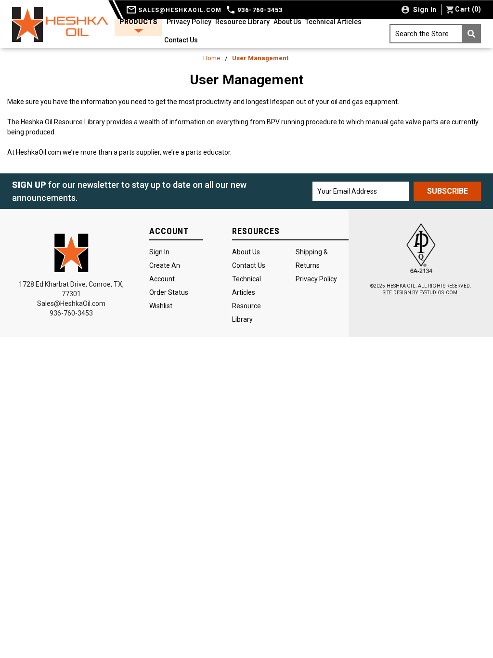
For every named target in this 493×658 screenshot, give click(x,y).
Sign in (424, 9)
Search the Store (422, 33)
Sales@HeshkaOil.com (71, 303)
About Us (287, 22)
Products (138, 22)
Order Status (168, 292)
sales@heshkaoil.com (178, 10)
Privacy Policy (189, 22)
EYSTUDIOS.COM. (439, 292)
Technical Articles (333, 22)
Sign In (159, 252)
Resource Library (242, 22)
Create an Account (164, 272)
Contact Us (181, 40)
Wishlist (160, 306)
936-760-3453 (259, 9)
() (468, 9)
